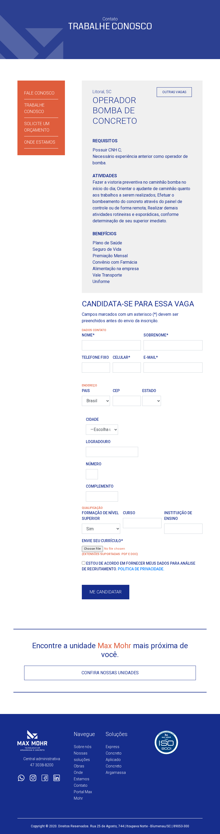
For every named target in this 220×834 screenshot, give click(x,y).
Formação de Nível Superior (100, 516)
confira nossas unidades (110, 672)
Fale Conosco (39, 93)
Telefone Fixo (95, 357)
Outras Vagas (174, 92)
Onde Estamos (39, 142)
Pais (86, 391)
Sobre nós (82, 747)
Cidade (92, 419)
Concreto (114, 766)
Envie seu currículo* (102, 541)
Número (92, 464)
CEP (116, 391)
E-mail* (151, 357)
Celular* (121, 357)
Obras (79, 766)
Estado (149, 391)
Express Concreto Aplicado (114, 753)
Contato (80, 785)
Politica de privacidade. (141, 569)
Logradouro (98, 442)
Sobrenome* (156, 335)
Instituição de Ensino (178, 516)
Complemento (99, 486)
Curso (129, 513)
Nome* (88, 335)
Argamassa (116, 772)
